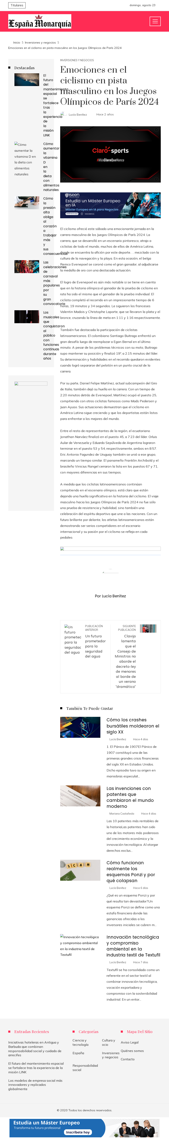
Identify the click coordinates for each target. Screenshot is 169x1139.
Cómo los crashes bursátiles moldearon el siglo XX (133, 726)
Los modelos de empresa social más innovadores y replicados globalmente (35, 1084)
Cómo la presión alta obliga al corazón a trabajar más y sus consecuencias (55, 226)
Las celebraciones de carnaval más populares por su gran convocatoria (55, 283)
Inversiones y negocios (77, 60)
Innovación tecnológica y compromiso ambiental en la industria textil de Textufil (133, 946)
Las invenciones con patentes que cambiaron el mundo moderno (130, 797)
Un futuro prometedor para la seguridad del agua (95, 641)
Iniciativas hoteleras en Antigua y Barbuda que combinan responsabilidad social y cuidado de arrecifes (34, 1048)
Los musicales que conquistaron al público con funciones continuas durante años (54, 335)
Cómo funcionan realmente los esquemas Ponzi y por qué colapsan (131, 872)
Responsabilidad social (85, 1067)
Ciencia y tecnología (80, 1042)
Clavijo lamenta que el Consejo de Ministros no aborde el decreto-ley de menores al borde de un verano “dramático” (125, 656)
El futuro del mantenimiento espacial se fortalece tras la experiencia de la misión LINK (55, 105)
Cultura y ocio (108, 1042)
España (78, 1053)
